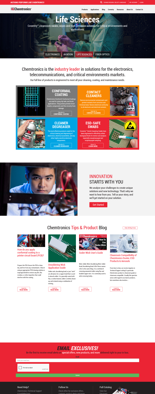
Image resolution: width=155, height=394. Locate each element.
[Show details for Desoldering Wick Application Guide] (62, 248)
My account (133, 2)
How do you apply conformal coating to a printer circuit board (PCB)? (30, 252)
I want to (24, 289)
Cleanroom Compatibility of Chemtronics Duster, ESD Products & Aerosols (123, 258)
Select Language (120, 2)
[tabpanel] (77, 29)
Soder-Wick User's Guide (91, 252)
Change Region (109, 2)
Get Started (98, 204)
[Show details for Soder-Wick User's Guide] (93, 242)
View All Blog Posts (130, 228)
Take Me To (61, 113)
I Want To (93, 145)
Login (141, 2)
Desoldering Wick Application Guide (57, 266)
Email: (77, 357)
